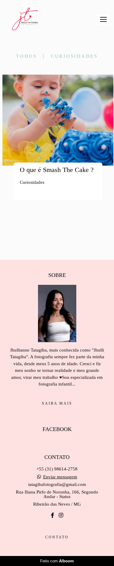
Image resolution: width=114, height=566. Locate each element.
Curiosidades (74, 56)
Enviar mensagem (60, 477)
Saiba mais (57, 403)
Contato (57, 537)
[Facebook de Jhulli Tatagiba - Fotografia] (52, 515)
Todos (26, 56)
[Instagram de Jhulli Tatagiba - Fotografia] (61, 515)
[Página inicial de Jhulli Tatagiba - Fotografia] (25, 19)
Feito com (57, 561)
